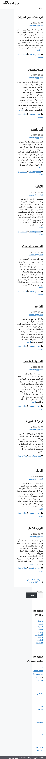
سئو (41, 734)
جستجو (40, 591)
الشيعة (39, 306)
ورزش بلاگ (11, 2)
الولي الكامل (35, 528)
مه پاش (40, 693)
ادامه (39, 50)
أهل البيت (37, 129)
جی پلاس (39, 722)
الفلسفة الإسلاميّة (32, 246)
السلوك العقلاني (33, 361)
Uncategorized (35, 54)
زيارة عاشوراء (34, 421)
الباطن (39, 470)
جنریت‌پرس (13, 758)
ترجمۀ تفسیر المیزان (30, 17)
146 (36, 582)
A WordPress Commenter (38, 670)
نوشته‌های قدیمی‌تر (34, 580)
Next (32, 582)
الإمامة (39, 186)
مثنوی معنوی (35, 69)
